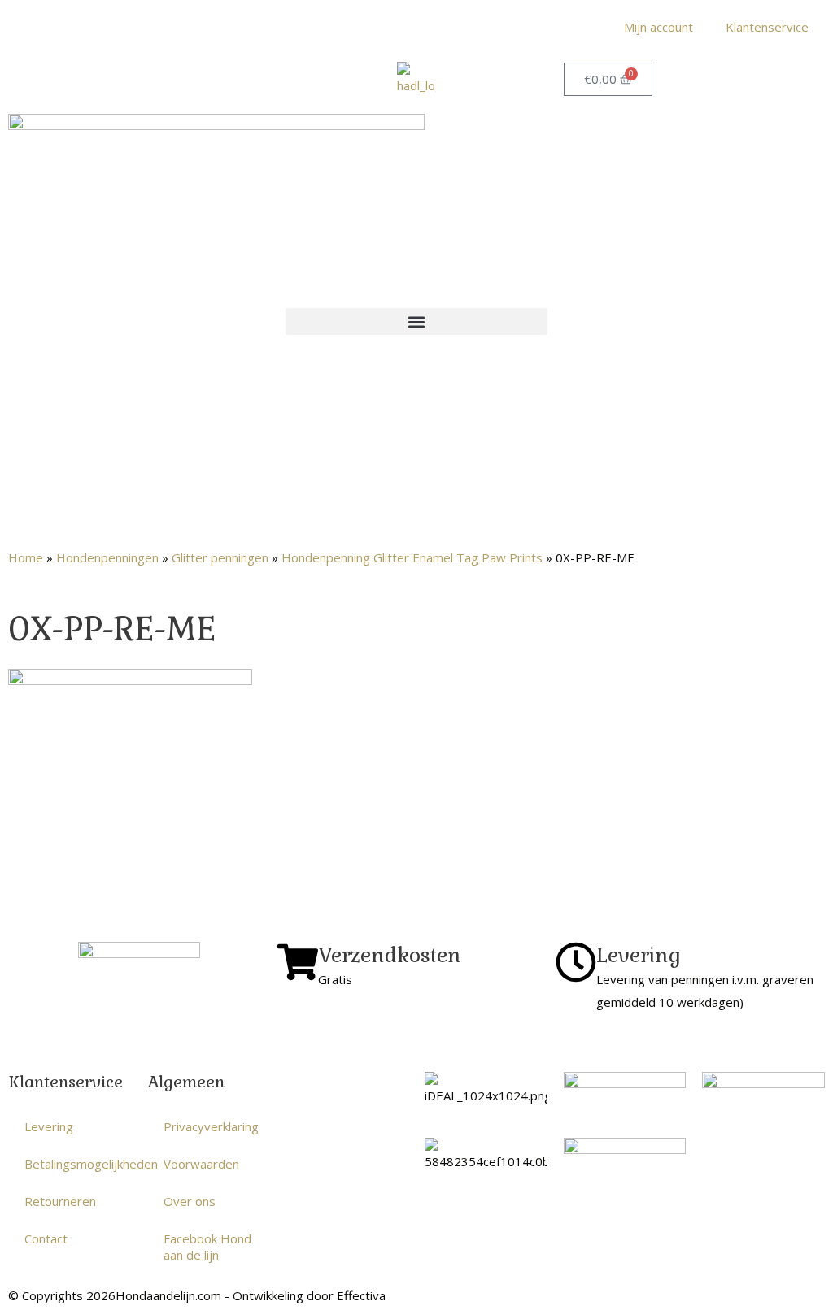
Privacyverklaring (211, 1126)
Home (25, 557)
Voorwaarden (201, 1164)
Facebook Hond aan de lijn (207, 1246)
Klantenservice (767, 27)
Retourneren (60, 1201)
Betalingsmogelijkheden (77, 1164)
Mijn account (658, 27)
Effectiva (361, 1295)
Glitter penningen (220, 557)
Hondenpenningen (107, 557)
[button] (416, 321)
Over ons (190, 1201)
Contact (46, 1238)
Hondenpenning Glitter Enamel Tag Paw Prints (412, 557)
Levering (48, 1126)
